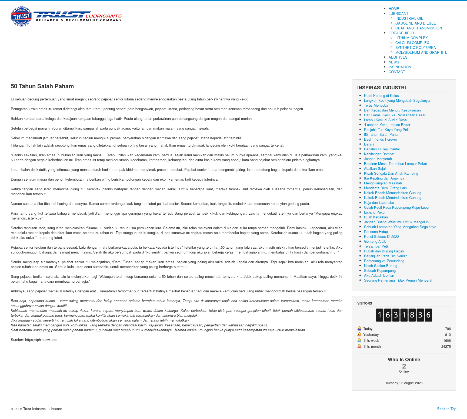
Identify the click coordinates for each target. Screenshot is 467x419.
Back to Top (446, 408)
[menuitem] (394, 8)
